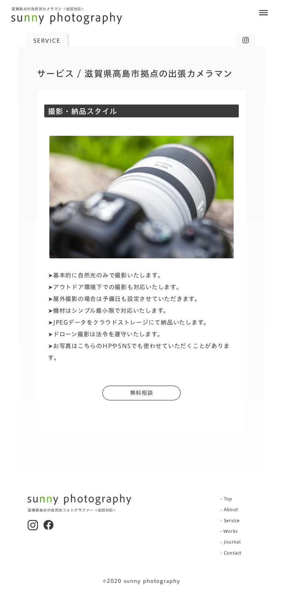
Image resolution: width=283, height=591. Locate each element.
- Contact (230, 552)
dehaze (263, 13)
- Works (229, 531)
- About (229, 509)
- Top (226, 498)
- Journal (230, 541)
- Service (230, 520)
